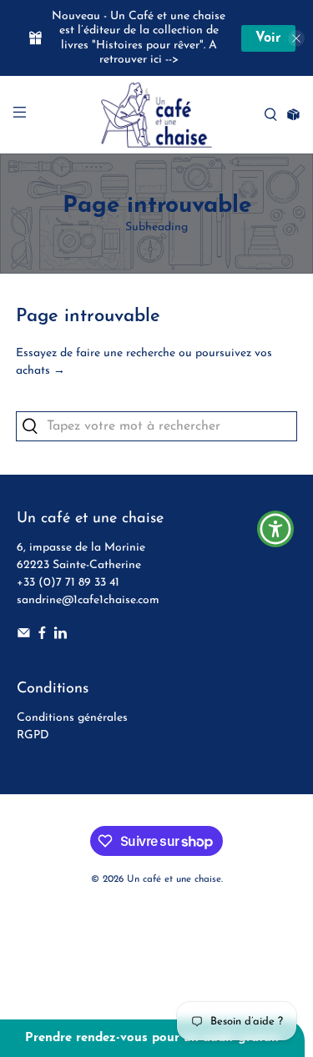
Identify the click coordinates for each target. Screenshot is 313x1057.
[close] (296, 38)
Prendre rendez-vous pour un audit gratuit (152, 1038)
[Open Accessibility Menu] (276, 528)
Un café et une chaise (174, 879)
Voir (268, 38)
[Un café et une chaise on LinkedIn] (60, 636)
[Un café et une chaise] (156, 114)
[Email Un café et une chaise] (24, 636)
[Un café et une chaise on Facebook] (42, 636)
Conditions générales (72, 718)
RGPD (33, 735)
